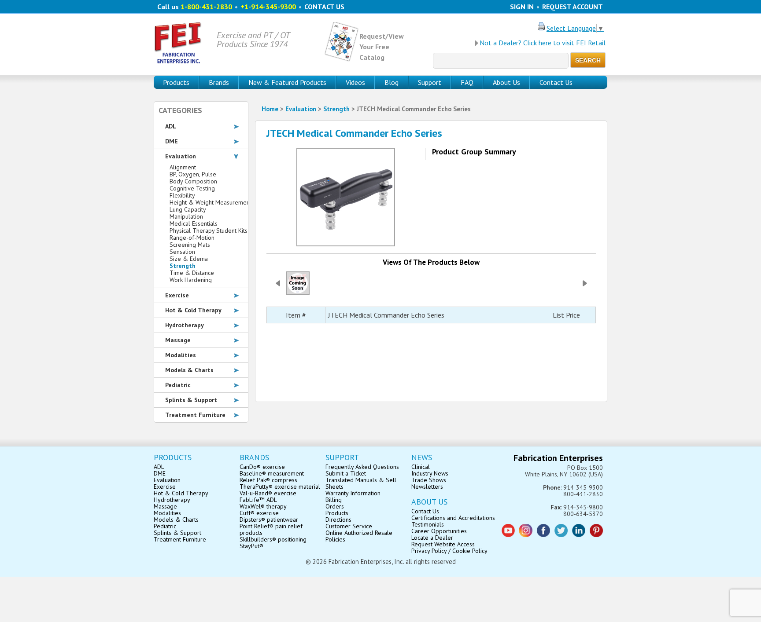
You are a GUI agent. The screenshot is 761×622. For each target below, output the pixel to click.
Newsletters (427, 486)
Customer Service (348, 526)
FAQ (467, 82)
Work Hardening (191, 279)
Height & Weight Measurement (210, 202)
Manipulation (186, 216)
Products (336, 513)
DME (171, 141)
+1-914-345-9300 (268, 6)
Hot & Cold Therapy (193, 310)
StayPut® (251, 546)
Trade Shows (428, 480)
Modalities (180, 355)
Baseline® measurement (272, 473)
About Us (506, 82)
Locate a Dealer (432, 538)
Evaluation (300, 109)
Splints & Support (191, 400)
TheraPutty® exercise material (280, 486)
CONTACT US (324, 6)
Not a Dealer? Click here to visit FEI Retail (543, 42)
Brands (219, 82)
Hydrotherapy (184, 325)
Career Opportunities (439, 531)
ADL (170, 126)
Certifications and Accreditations (453, 518)
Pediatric (178, 385)
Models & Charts (189, 370)
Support (429, 82)
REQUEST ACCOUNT (572, 6)
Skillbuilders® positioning (273, 539)
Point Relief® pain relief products (271, 529)
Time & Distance (192, 272)
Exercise (177, 295)
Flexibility (182, 195)
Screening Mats (190, 244)
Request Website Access (443, 544)
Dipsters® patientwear (269, 519)
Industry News (429, 473)
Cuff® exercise (259, 513)
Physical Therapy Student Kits (209, 230)
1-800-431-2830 (206, 6)
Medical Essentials (194, 223)
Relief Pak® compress (268, 480)
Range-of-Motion (192, 237)
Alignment (183, 167)
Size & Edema (189, 258)
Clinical (420, 467)
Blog (391, 82)
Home (270, 109)
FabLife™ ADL (258, 500)
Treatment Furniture (195, 415)
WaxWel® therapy (263, 506)
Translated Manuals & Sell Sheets (360, 483)
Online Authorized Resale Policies (358, 536)
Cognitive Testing (192, 188)
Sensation (182, 251)
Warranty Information (352, 493)
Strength (336, 109)
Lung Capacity (188, 209)
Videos (355, 82)
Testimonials (427, 524)
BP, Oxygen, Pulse (193, 174)
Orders (334, 506)
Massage (178, 340)
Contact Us (556, 82)
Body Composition (193, 181)
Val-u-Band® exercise (268, 493)
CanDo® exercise (262, 467)
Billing (333, 500)
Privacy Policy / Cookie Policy (449, 551)
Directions (338, 519)
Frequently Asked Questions (362, 467)
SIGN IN (522, 6)
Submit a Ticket (345, 473)
